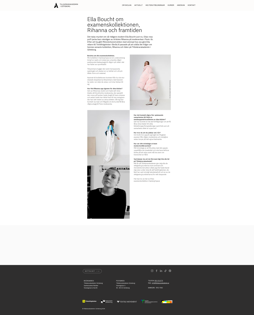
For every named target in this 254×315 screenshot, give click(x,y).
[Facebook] (156, 270)
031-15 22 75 (158, 281)
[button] (181, 5)
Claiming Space (154, 181)
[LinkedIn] (161, 270)
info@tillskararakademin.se (160, 283)
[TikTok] (165, 270)
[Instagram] (152, 270)
